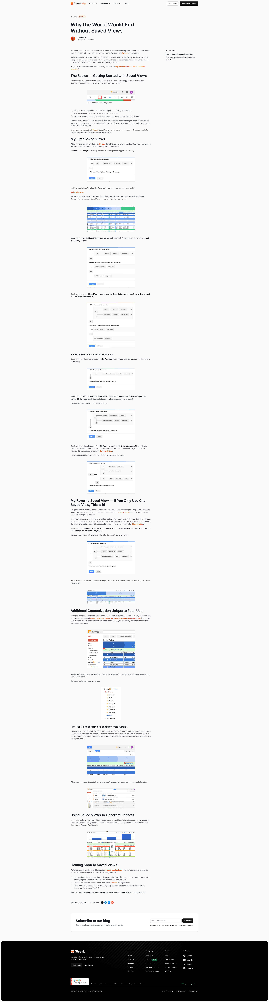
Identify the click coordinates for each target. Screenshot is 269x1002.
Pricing (126, 3)
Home (130, 955)
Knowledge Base (171, 967)
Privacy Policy (180, 991)
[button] (93, 3)
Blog (166, 955)
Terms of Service (167, 991)
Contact (114, 883)
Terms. (191, 925)
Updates (131, 971)
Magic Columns (124, 512)
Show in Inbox (137, 524)
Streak (124, 53)
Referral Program (152, 971)
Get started (189, 3)
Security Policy (193, 991)
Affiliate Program (152, 967)
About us (149, 955)
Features (131, 963)
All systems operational (190, 984)
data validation (106, 451)
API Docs (168, 971)
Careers (151, 959)
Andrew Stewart (77, 192)
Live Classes (169, 959)
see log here (117, 870)
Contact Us (150, 963)
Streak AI (131, 959)
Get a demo (172, 3)
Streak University (171, 963)
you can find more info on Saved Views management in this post (115, 618)
